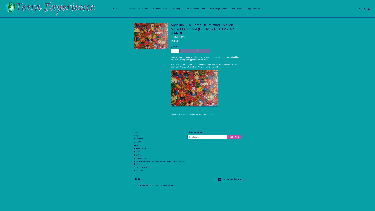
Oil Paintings (177, 9)
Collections (138, 139)
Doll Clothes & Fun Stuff (139, 9)
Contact (137, 152)
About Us (138, 142)
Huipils (205, 9)
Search (137, 132)
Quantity (174, 47)
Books (225, 9)
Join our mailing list (195, 132)
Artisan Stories (140, 158)
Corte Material (237, 9)
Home (115, 9)
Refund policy (139, 170)
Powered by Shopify (167, 185)
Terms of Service (140, 167)
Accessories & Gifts (160, 9)
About (123, 9)
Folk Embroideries (191, 9)
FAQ (136, 145)
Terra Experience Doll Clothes (149, 185)
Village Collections (254, 9)
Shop (136, 136)
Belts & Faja (215, 9)
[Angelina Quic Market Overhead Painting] (194, 105)
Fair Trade (138, 155)
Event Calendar (140, 148)
